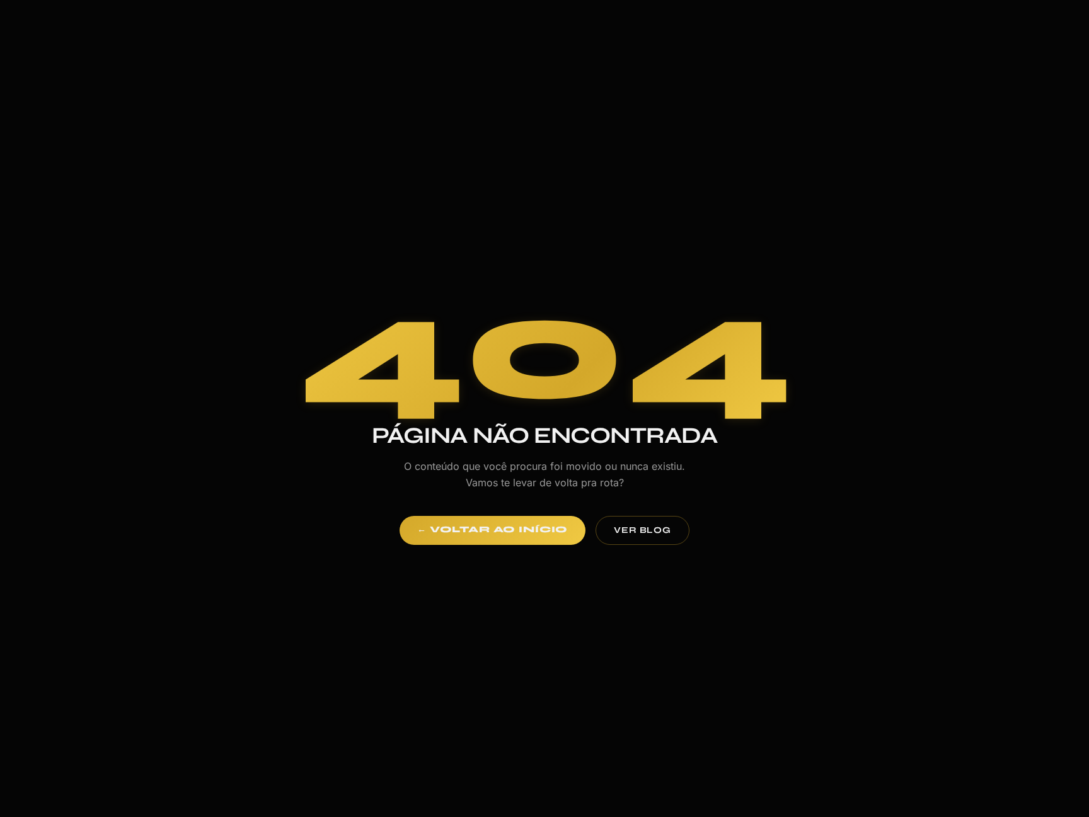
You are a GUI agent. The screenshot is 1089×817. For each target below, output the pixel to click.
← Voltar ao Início (492, 529)
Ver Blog (642, 530)
